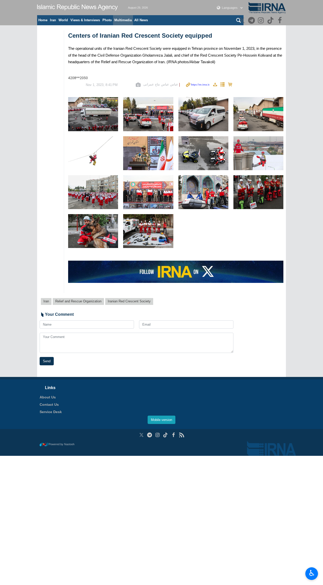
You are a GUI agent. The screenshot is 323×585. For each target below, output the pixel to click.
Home (42, 20)
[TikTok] (271, 21)
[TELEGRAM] (252, 21)
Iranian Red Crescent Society (129, 301)
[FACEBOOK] (280, 21)
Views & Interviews (85, 20)
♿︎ (311, 573)
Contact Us (49, 404)
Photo (107, 20)
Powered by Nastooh (61, 444)
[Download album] (215, 85)
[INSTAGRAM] (261, 21)
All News (141, 20)
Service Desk (51, 412)
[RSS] (181, 435)
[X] (242, 21)
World (63, 20)
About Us (48, 397)
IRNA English (77, 8)
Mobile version (161, 420)
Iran (53, 20)
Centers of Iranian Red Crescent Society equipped (140, 35)
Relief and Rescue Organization (78, 301)
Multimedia (123, 20)
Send (46, 361)
